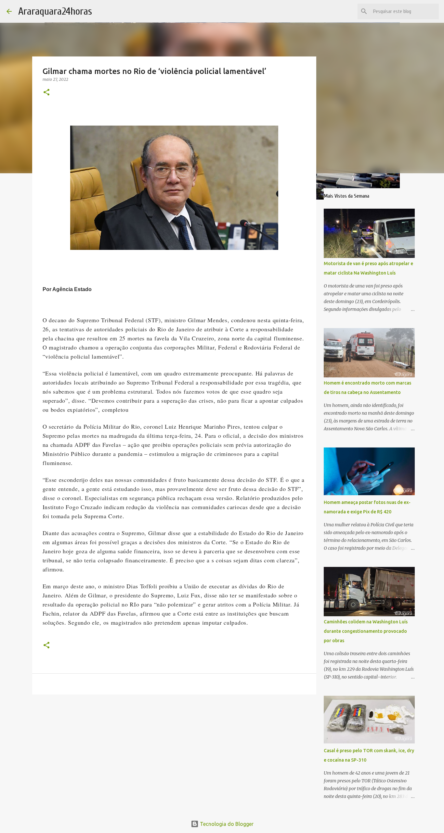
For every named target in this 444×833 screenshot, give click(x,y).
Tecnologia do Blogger (226, 824)
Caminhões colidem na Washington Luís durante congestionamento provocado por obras (366, 631)
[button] (46, 92)
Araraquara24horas (55, 11)
